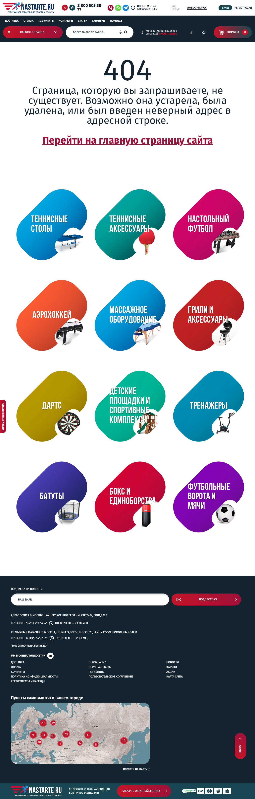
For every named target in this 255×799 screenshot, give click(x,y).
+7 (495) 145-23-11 (37, 638)
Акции (170, 672)
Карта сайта (174, 676)
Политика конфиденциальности (34, 676)
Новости (172, 662)
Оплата (28, 21)
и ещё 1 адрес (168, 33)
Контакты (66, 21)
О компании (97, 662)
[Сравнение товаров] (191, 32)
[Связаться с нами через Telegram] (126, 8)
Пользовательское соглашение (111, 676)
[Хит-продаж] (72, 8)
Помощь (116, 21)
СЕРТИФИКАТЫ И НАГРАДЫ (28, 681)
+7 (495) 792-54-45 (35, 623)
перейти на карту (135, 769)
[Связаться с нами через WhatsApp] (118, 8)
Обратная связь (100, 667)
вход (225, 7)
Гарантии (98, 21)
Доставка (12, 21)
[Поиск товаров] (128, 32)
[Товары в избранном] (203, 32)
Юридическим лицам (3, 416)
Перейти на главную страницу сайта (127, 140)
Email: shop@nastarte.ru (29, 645)
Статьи (82, 21)
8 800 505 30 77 (89, 7)
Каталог (172, 667)
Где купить (46, 21)
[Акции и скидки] (65, 8)
